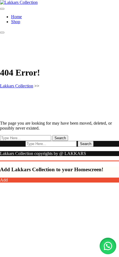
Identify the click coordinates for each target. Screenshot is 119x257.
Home (16, 16)
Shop (15, 21)
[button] (108, 246)
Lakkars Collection (16, 86)
